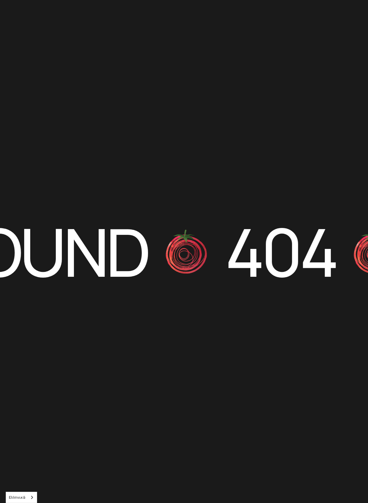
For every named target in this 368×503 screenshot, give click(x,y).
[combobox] (21, 497)
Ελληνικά (17, 497)
